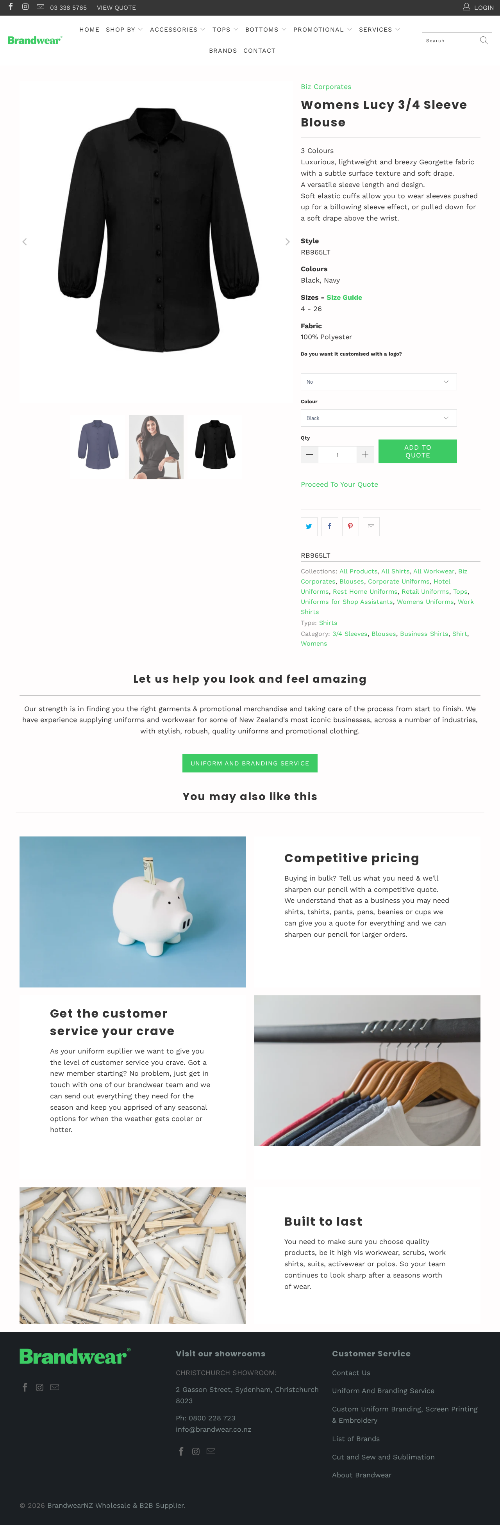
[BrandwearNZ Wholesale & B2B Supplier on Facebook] (10, 7)
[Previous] (25, 242)
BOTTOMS (263, 29)
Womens (314, 643)
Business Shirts (424, 633)
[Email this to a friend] (371, 526)
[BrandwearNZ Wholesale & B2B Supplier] (35, 40)
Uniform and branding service (250, 763)
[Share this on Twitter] (309, 526)
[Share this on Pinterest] (350, 526)
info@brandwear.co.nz (214, 1429)
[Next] (287, 242)
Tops (460, 591)
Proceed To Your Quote (339, 484)
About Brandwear (361, 1475)
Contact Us (351, 1372)
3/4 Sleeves (350, 633)
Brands (223, 50)
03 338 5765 (68, 7)
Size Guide (344, 297)
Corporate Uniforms (399, 581)
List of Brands (356, 1438)
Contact (259, 50)
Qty (305, 438)
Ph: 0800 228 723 (206, 1418)
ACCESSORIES (175, 29)
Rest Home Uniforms (365, 591)
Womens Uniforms (425, 601)
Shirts (328, 622)
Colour (309, 401)
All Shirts (395, 571)
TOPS (222, 29)
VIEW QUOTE (116, 7)
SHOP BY (121, 29)
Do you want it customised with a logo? (351, 354)
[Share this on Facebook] (329, 526)
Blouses (351, 581)
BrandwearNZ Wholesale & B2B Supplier (115, 1505)
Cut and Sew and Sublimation (383, 1457)
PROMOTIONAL (319, 29)
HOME (89, 29)
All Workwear (433, 571)
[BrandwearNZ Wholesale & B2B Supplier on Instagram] (25, 7)
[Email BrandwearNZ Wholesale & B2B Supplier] (40, 7)
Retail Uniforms (425, 591)
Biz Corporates (326, 86)
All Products (358, 571)
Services (377, 29)
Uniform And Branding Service (383, 1390)
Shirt (459, 633)
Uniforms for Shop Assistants (347, 601)
